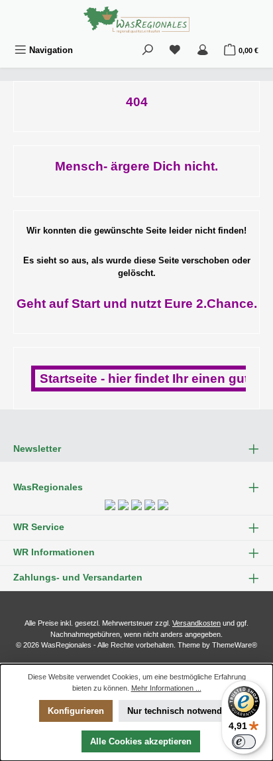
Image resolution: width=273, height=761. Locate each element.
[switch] (244, 741)
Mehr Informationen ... (166, 688)
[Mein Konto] (203, 50)
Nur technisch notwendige (181, 711)
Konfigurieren (76, 711)
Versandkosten (196, 623)
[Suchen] (148, 50)
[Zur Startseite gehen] (136, 20)
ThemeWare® (234, 645)
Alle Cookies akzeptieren (140, 741)
